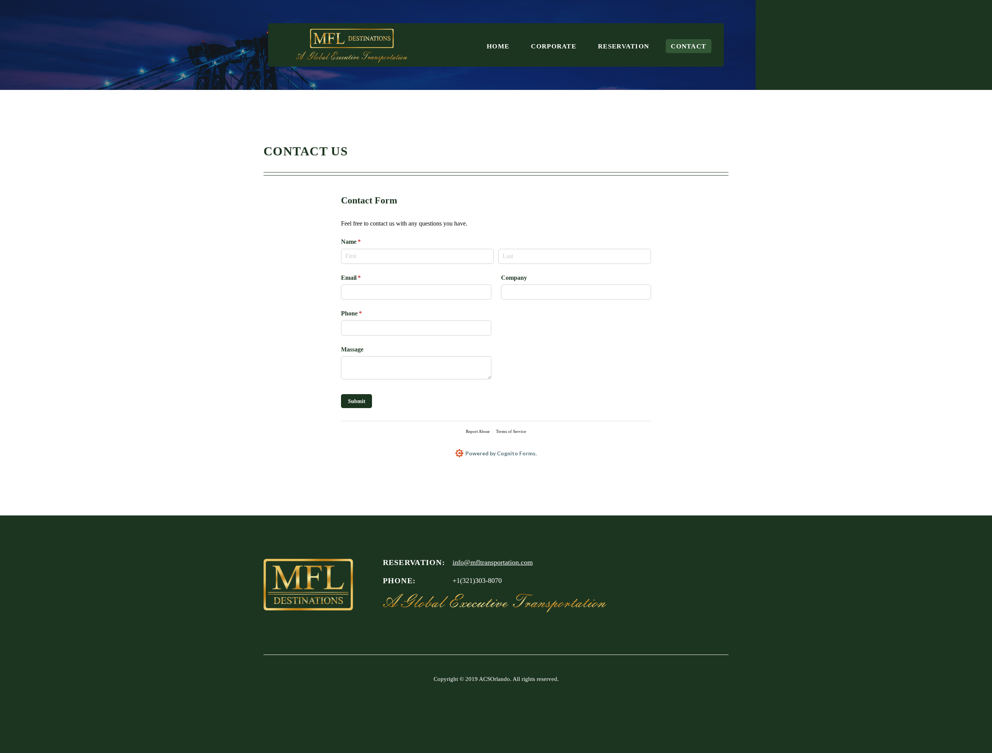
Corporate (553, 46)
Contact (688, 46)
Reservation (623, 46)
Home (498, 46)
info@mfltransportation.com (493, 562)
